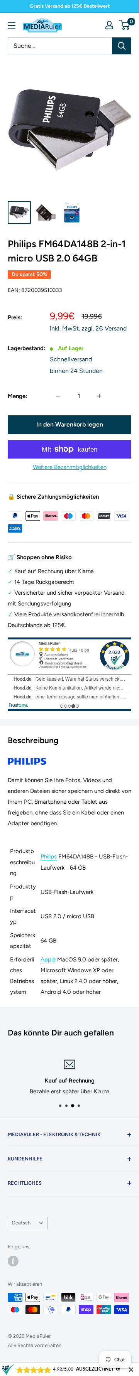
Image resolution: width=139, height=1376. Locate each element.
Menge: (17, 396)
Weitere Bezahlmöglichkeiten (70, 467)
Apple (48, 959)
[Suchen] (121, 45)
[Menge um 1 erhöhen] (99, 396)
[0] (125, 25)
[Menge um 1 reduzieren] (58, 396)
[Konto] (109, 25)
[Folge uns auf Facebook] (13, 1261)
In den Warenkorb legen (69, 424)
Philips (49, 856)
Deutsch (21, 1223)
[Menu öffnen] (11, 25)
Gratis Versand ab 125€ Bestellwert (70, 6)
